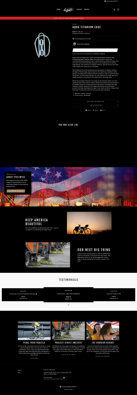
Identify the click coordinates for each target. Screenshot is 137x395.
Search (20, 370)
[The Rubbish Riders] (102, 331)
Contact (87, 9)
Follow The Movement (103, 356)
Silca (74, 24)
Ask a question (96, 105)
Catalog (79, 9)
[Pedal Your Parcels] (34, 331)
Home (58, 9)
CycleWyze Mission (16, 191)
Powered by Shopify (68, 389)
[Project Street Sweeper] (68, 331)
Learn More (34, 358)
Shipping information (95, 101)
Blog (19, 372)
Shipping (74, 33)
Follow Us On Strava (68, 354)
